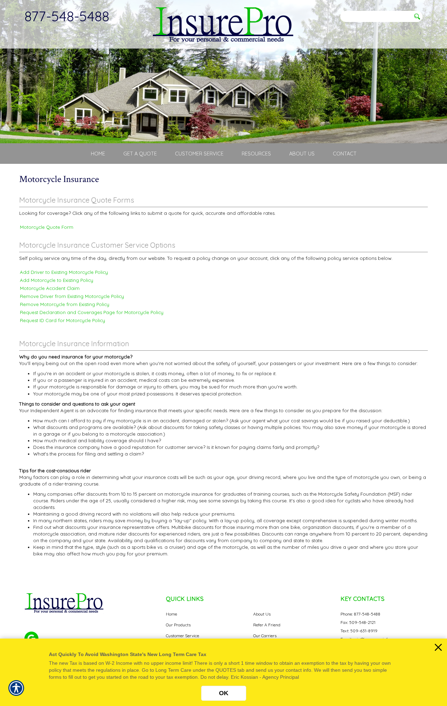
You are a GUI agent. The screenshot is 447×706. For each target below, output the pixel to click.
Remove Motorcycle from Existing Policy (64, 304)
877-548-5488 (66, 16)
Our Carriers (265, 635)
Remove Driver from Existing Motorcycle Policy (72, 296)
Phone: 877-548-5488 (360, 614)
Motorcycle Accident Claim (50, 288)
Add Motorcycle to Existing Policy (56, 280)
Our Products (178, 624)
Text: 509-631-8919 (359, 630)
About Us (262, 614)
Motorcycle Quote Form (46, 227)
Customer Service (182, 635)
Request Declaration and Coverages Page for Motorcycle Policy (91, 312)
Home (171, 614)
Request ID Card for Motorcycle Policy (62, 320)
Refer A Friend (266, 624)
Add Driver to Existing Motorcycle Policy (64, 272)
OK (223, 693)
